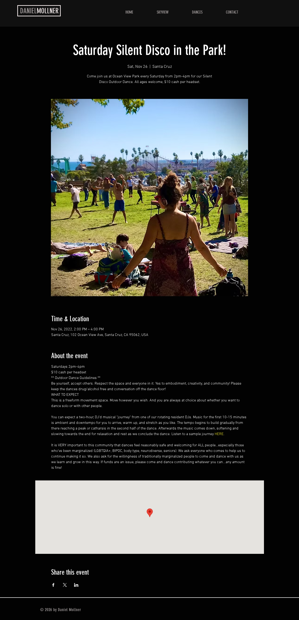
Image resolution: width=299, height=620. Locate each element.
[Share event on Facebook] (53, 585)
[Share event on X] (65, 585)
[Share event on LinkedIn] (76, 585)
